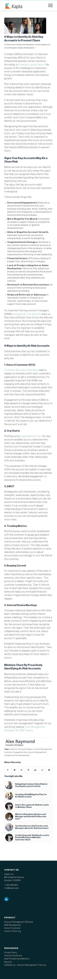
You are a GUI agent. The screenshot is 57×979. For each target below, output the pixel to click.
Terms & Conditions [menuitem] (13, 956)
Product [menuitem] (10, 918)
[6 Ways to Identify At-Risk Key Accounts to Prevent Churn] (25, 26)
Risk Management (29, 48)
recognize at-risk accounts (27, 314)
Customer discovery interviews (21, 370)
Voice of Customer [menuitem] (12, 928)
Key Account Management (35, 752)
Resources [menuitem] (11, 948)
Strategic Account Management (25, 44)
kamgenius (20, 48)
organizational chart (31, 436)
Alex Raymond (20, 741)
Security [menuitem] (8, 962)
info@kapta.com (11, 888)
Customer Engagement (41, 44)
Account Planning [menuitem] (12, 931)
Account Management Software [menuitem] (18, 922)
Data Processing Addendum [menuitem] (17, 959)
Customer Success (10, 44)
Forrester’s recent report (31, 64)
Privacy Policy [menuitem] (10, 953)
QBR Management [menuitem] (12, 925)
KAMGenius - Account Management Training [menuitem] (25, 965)
